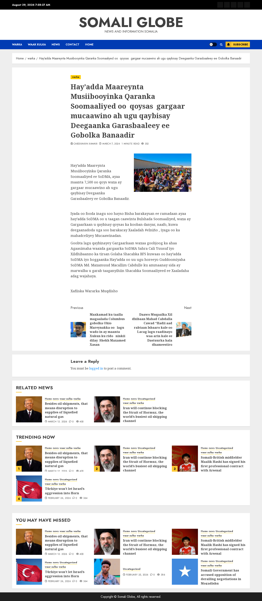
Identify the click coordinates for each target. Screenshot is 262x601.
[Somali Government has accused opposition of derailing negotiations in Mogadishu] (185, 572)
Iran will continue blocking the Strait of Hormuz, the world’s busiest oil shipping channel (145, 414)
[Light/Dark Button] (213, 44)
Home (89, 44)
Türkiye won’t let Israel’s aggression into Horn (64, 491)
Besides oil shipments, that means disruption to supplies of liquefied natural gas (66, 410)
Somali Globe (131, 22)
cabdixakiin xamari (85, 143)
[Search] (221, 44)
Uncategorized (146, 399)
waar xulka (37, 44)
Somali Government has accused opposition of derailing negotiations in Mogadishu (221, 576)
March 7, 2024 (111, 143)
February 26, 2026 (59, 498)
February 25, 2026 (137, 574)
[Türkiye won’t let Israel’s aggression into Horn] (29, 488)
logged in (96, 368)
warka (17, 44)
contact (72, 44)
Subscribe (240, 44)
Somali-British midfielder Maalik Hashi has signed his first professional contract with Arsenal (223, 463)
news (56, 44)
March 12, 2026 (57, 421)
